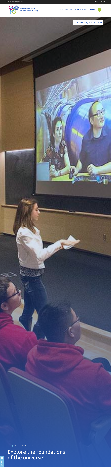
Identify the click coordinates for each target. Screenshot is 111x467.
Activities (77, 10)
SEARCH (98, 10)
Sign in (96, 1)
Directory (102, 1)
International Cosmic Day (92, 23)
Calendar (91, 10)
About (61, 10)
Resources (69, 10)
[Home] (23, 10)
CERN (14, 2)
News (84, 10)
